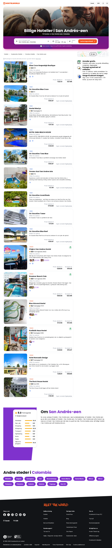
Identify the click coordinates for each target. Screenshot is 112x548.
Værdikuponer (46, 544)
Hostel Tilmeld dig (94, 531)
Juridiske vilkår (28, 544)
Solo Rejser (69, 531)
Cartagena (30, 479)
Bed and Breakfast (48, 523)
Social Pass (69, 514)
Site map (68, 544)
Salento (31, 484)
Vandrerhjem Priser (71, 527)
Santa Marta (66, 479)
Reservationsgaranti (71, 523)
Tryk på (91, 518)
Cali (40, 479)
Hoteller (45, 518)
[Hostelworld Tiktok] (24, 514)
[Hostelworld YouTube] (16, 514)
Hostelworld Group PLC (95, 514)
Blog (67, 518)
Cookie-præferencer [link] (79, 544)
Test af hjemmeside (58, 544)
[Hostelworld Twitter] (8, 514)
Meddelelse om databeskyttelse (12, 544)
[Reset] (48, 41)
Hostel (31, 246)
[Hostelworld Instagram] (12, 514)
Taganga (52, 484)
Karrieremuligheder (94, 523)
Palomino (8, 484)
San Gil (63, 484)
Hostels (45, 514)
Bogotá (18, 479)
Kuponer (37, 544)
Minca (91, 479)
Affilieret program (94, 535)
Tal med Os (46, 531)
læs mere (38, 58)
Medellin (8, 479)
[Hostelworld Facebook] (4, 514)
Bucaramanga (51, 479)
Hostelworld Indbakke (95, 540)
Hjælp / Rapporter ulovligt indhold (52, 535)
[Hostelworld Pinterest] (20, 514)
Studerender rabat (71, 535)
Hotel (31, 63)
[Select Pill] (103, 3)
